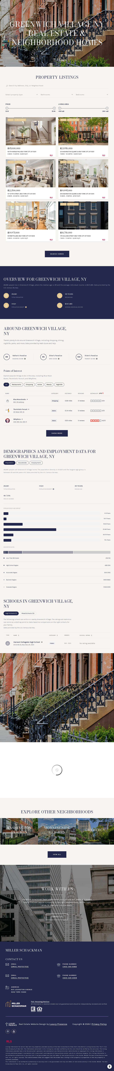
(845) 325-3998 (70, 978)
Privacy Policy (99, 1024)
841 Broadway (18, 402)
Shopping (30, 384)
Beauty (50, 384)
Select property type (14, 95)
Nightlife (60, 384)
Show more (57, 433)
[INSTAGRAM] (8, 1031)
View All (57, 854)
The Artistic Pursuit (20, 409)
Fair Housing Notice (40, 1002)
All (7, 384)
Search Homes (57, 254)
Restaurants (17, 384)
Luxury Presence (58, 1024)
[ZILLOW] (14, 1031)
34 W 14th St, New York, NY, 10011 (23, 644)
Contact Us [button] (57, 917)
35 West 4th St (18, 412)
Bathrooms (45, 95)
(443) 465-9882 (70, 967)
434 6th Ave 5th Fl (20, 422)
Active (41, 384)
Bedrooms (80, 95)
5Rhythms (17, 419)
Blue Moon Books (19, 399)
